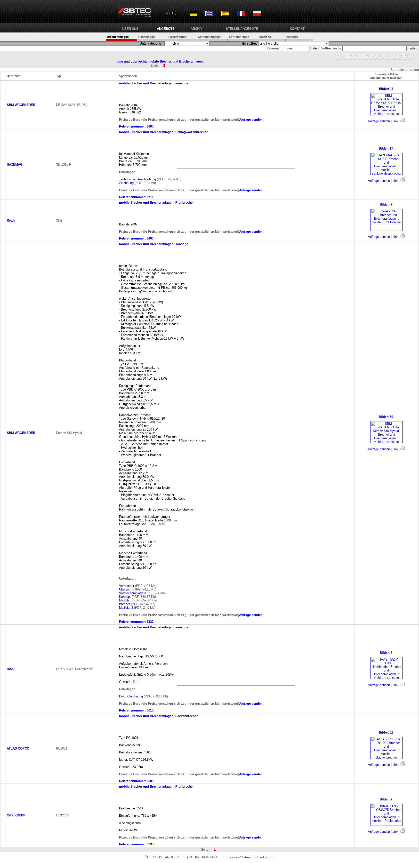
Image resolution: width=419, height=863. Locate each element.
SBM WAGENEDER (21, 105)
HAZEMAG (15, 164)
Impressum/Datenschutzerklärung (248, 857)
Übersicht (125, 589)
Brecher (124, 604)
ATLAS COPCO (18, 748)
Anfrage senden (379, 121)
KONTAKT (297, 29)
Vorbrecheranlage (131, 593)
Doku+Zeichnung (131, 696)
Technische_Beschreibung (137, 179)
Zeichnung (126, 183)
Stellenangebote (242, 29)
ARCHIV (196, 29)
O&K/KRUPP (16, 815)
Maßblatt (125, 600)
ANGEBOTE (166, 29)
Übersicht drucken (405, 70)
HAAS (11, 669)
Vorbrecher (126, 586)
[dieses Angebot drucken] (402, 120)
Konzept (125, 597)
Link (395, 121)
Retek (11, 220)
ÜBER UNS (130, 29)
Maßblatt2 (126, 607)
